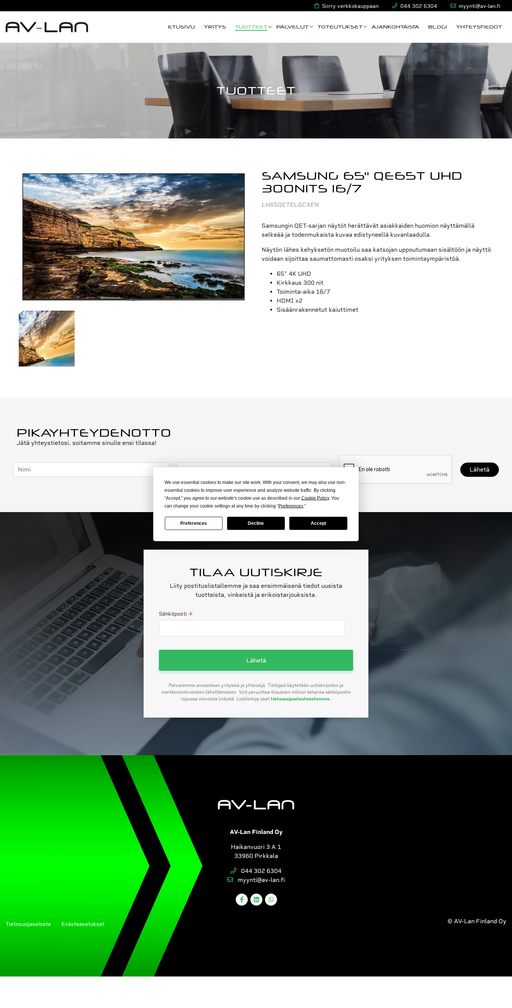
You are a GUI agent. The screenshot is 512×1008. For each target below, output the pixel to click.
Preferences (193, 523)
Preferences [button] (290, 505)
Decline (256, 523)
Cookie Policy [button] (315, 497)
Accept (318, 523)
